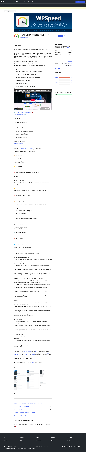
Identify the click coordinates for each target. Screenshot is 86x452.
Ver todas (70, 86)
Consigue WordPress (80, 1)
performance (68, 65)
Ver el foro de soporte (59, 97)
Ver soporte (67, 47)
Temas (21, 438)
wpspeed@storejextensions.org (20, 149)
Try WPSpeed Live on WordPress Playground (23, 112)
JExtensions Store (24, 37)
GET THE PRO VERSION (20, 114)
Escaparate (22, 437)
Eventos (52, 438)
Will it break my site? (18, 409)
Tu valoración (57, 86)
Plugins (21, 440)
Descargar (60, 35)
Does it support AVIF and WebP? (20, 415)
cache (63, 63)
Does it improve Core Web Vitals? (20, 400)
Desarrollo (35, 40)
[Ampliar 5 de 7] (37, 378)
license (33, 354)
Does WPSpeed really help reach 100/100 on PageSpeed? (24, 396)
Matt (68, 438)
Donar (52, 440)
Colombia (14, 446)
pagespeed (69, 63)
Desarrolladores (38, 440)
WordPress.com (70, 437)
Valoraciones (22, 40)
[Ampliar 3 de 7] (24, 384)
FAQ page (36, 351)
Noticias (5, 438)
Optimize (65, 63)
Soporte (70, 40)
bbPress (69, 440)
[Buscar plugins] (15, 11)
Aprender (37, 437)
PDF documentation (27, 351)
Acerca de (5, 437)
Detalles (16, 40)
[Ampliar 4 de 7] (37, 371)
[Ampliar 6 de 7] (50, 371)
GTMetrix (25, 354)
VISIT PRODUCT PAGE (18, 146)
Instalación (29, 40)
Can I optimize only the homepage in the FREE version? (24, 412)
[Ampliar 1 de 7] (24, 371)
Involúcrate (53, 437)
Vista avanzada (57, 68)
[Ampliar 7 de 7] (50, 379)
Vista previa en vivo (67, 35)
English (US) (70, 61)
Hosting (5, 440)
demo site (35, 88)
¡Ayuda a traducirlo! (53, 7)
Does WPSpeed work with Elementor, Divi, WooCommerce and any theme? (28, 403)
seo (70, 65)
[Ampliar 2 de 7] (24, 377)
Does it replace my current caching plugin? (22, 406)
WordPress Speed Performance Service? (27, 148)
